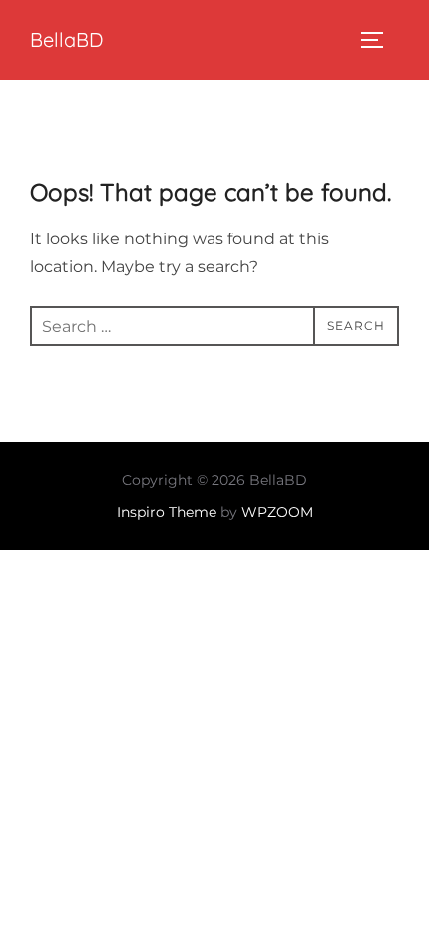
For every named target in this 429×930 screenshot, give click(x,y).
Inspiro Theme (166, 512)
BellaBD (66, 39)
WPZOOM (277, 512)
